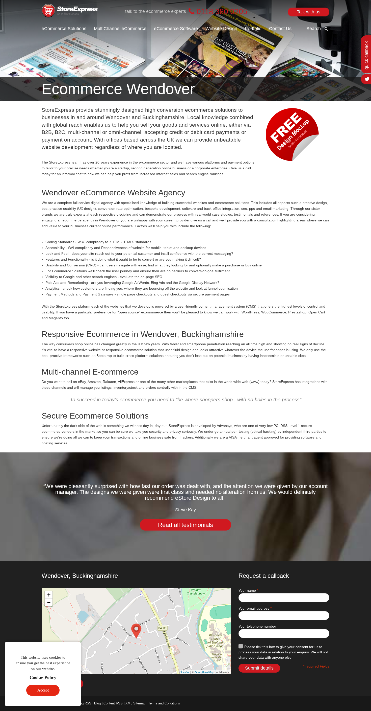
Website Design (221, 28)
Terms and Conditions (164, 703)
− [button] (48, 602)
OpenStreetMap (204, 672)
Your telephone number (257, 626)
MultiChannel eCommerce (120, 28)
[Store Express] (70, 11)
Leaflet (185, 672)
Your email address (255, 608)
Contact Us (280, 28)
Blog (97, 703)
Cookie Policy (43, 677)
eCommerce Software (176, 28)
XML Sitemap (135, 703)
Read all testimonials (185, 524)
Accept (43, 690)
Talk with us (308, 11)
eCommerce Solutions (64, 28)
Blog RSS (84, 703)
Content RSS (113, 703)
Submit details (259, 668)
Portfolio (253, 28)
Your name (248, 590)
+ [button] (48, 595)
